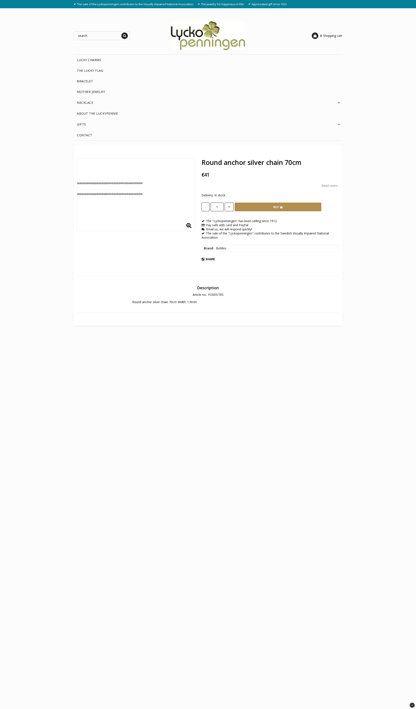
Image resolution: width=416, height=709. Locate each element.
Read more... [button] (330, 186)
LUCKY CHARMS (89, 60)
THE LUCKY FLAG (90, 70)
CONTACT (84, 135)
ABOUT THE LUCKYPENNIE (97, 113)
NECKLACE (85, 103)
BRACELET (85, 81)
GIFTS (81, 124)
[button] (327, 35)
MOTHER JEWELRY (91, 92)
